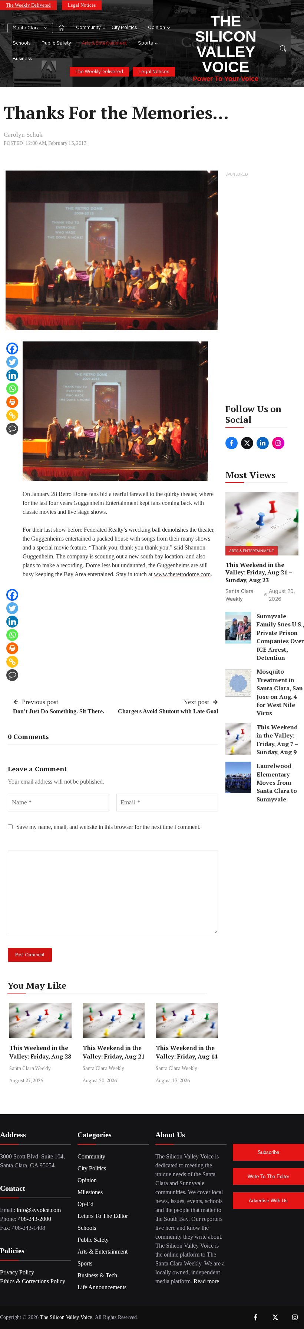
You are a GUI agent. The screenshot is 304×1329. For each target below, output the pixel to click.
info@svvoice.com (39, 1210)
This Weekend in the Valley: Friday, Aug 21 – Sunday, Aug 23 (114, 1056)
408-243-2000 (34, 1219)
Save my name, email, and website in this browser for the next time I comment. (108, 827)
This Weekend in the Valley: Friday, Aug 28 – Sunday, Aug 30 (40, 1056)
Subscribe (268, 1152)
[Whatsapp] (12, 389)
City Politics (124, 27)
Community (88, 27)
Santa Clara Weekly (30, 1068)
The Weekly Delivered (28, 5)
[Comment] (12, 429)
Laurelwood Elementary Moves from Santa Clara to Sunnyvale (277, 782)
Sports (145, 43)
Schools (21, 43)
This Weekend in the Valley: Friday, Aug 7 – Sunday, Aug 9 (277, 739)
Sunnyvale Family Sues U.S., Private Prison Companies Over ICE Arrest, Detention (280, 637)
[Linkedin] (12, 375)
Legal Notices (82, 5)
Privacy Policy (17, 1272)
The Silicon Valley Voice (226, 44)
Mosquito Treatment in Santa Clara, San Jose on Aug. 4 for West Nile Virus (280, 692)
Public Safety (56, 43)
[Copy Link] (12, 415)
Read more (206, 1281)
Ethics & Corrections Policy (32, 1281)
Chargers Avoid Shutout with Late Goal (168, 711)
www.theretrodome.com (182, 574)
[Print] (12, 402)
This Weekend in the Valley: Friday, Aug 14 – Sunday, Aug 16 (187, 1056)
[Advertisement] (262, 290)
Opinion (156, 27)
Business (22, 58)
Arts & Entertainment (104, 43)
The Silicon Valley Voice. (67, 1317)
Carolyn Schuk (23, 134)
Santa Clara (26, 28)
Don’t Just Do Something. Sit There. (58, 711)
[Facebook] (12, 348)
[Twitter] (12, 362)
